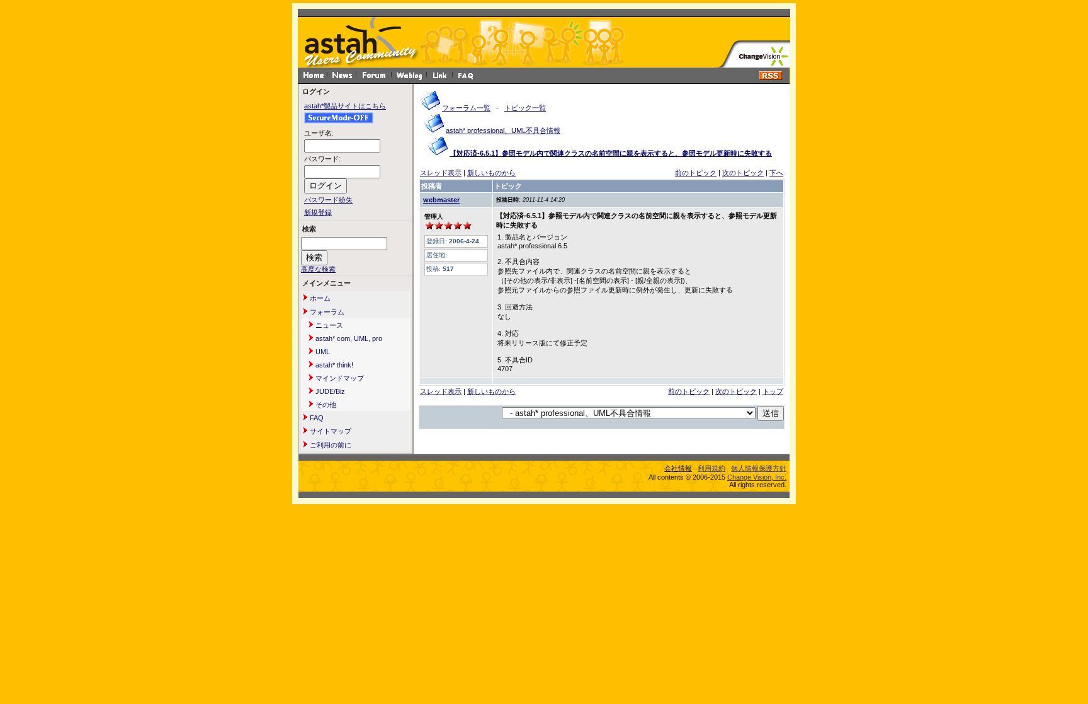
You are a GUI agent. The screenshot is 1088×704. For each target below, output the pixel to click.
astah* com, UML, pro (348, 338)
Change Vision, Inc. (756, 477)
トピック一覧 (525, 108)
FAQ (316, 418)
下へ (776, 172)
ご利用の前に (329, 445)
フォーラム (326, 312)
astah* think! (333, 365)
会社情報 (678, 468)
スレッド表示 (441, 172)
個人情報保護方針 (758, 468)
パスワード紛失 (328, 200)
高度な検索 (318, 269)
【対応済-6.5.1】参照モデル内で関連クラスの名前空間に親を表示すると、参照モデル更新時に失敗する (611, 153)
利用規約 (711, 468)
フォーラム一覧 (466, 108)
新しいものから (491, 172)
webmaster (441, 200)
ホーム (319, 298)
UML (322, 351)
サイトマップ (329, 431)
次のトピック (743, 172)
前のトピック (696, 172)
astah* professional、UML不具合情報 (503, 130)
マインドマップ (339, 378)
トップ (772, 391)
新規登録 (318, 212)
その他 (325, 404)
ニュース (328, 325)
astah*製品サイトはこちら (345, 106)
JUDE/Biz (329, 391)
